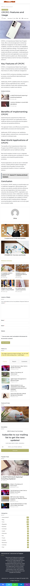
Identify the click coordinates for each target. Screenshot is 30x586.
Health (3, 531)
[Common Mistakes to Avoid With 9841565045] (5, 104)
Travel (3, 538)
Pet (3, 535)
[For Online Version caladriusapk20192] (22, 283)
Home (3, 6)
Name (3, 320)
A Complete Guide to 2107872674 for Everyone (6, 274)
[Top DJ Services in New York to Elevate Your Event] (6, 368)
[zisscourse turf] (9, 1)
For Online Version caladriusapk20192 (21, 289)
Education (4, 533)
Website (3, 331)
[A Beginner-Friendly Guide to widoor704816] (7, 283)
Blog (3, 519)
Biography (4, 524)
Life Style (4, 528)
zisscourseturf (9, 6)
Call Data (4, 544)
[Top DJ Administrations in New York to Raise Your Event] (5, 505)
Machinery (4, 542)
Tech (3, 522)
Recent (14, 361)
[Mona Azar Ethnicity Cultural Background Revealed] (6, 395)
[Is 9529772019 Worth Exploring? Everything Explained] (5, 97)
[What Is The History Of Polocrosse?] (6, 374)
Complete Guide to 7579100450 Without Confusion (21, 274)
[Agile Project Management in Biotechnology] (6, 380)
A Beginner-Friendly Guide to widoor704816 (7, 289)
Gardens (4, 540)
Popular (5, 361)
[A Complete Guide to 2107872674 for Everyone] (7, 268)
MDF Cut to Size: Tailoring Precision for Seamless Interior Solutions (18, 498)
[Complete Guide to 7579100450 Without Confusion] (22, 268)
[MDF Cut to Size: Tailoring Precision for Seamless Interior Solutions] (5, 499)
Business (4, 526)
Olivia (4, 18)
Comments (24, 361)
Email (3, 325)
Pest (3, 547)
